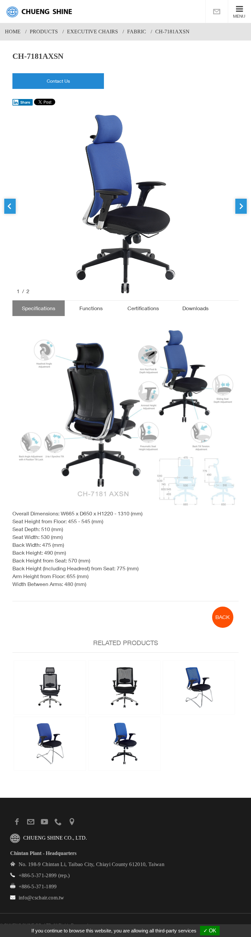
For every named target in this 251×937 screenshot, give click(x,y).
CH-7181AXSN (172, 31)
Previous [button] (10, 206)
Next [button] (241, 206)
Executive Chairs (92, 31)
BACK (222, 617)
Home (13, 31)
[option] (125, 202)
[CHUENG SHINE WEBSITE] (39, 12)
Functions (91, 308)
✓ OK (209, 930)
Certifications (143, 308)
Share (25, 102)
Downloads (195, 308)
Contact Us (58, 81)
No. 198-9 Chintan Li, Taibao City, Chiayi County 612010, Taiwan (91, 864)
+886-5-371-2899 (38, 875)
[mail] (217, 11)
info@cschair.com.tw (41, 897)
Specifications (38, 308)
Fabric (136, 31)
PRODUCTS (44, 31)
